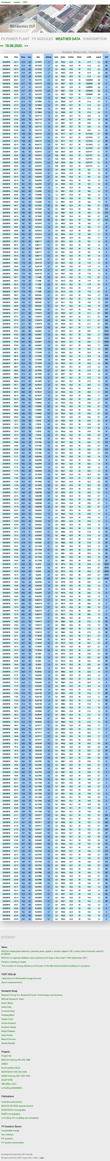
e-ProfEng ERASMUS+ (11, 1088)
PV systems (7, 1138)
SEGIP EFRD (7, 1080)
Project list (6, 1056)
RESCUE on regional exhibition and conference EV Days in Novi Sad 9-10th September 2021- (44, 958)
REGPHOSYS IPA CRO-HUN (14, 1072)
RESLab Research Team (12, 999)
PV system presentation (12, 1142)
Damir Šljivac (7, 1003)
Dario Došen (7, 1035)
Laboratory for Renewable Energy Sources (21, 978)
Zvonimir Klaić (8, 1011)
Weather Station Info (74, 52)
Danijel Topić (7, 1019)
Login (42, 1158)
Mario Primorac (8, 1039)
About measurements (11, 982)
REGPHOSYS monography (13, 1110)
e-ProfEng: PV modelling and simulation (20, 1118)
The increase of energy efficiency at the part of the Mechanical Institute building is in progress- (46, 966)
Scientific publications (11, 1102)
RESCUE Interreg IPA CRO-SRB (15, 1060)
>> (26, 46)
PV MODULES (42, 39)
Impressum (6, 2)
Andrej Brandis (8, 1043)
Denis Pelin (6, 1007)
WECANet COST (9, 1084)
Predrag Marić (7, 1015)
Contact (17, 2)
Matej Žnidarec (8, 1031)
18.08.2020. (14, 46)
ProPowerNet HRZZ (10, 1068)
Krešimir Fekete (8, 1027)
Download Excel (98, 52)
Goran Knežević (8, 1023)
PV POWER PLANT (15, 39)
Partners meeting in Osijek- (14, 962)
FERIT (25, 2)
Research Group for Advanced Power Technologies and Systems (32, 995)
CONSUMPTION (95, 39)
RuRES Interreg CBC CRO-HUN (15, 1076)
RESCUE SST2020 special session (17, 1106)
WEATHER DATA (67, 39)
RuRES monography (10, 1114)
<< (1, 46)
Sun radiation (7, 1134)
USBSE (4, 1064)
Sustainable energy (10, 1130)
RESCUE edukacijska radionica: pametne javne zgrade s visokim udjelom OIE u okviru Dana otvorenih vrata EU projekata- (52, 952)
